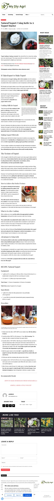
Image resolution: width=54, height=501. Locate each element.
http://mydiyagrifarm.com (13, 396)
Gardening (3, 19)
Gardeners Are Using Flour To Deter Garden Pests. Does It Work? (45, 92)
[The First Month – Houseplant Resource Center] (41, 143)
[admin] (2, 29)
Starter (27, 404)
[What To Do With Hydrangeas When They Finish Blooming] (41, 137)
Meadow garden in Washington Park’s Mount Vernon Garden (45, 47)
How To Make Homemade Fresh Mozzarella (20, 381)
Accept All (27, 495)
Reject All (18, 495)
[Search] (52, 14)
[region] (18, 490)
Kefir (21, 404)
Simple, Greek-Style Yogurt (20, 385)
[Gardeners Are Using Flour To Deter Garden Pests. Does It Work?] (46, 84)
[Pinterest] (10, 405)
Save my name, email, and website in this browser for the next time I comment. (17, 466)
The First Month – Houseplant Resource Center (48, 144)
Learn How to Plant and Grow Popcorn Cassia (48, 132)
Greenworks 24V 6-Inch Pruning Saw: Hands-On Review (44, 70)
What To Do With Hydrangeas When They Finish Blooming (48, 138)
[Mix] (13, 405)
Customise (9, 495)
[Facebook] (3, 405)
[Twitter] (7, 405)
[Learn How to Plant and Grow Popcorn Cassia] (41, 131)
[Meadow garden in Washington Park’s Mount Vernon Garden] (46, 39)
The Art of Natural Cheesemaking (22, 63)
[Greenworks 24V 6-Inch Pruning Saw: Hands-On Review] (46, 63)
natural (23, 404)
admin (6, 28)
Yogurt (30, 404)
